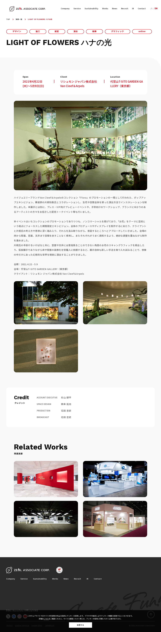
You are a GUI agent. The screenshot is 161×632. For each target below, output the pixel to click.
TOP (8, 19)
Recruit (124, 8)
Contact (142, 8)
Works (105, 8)
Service (77, 8)
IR (133, 8)
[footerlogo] (27, 570)
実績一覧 (19, 19)
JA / (152, 8)
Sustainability (91, 8)
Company (65, 8)
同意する (80, 625)
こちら (46, 619)
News (114, 8)
